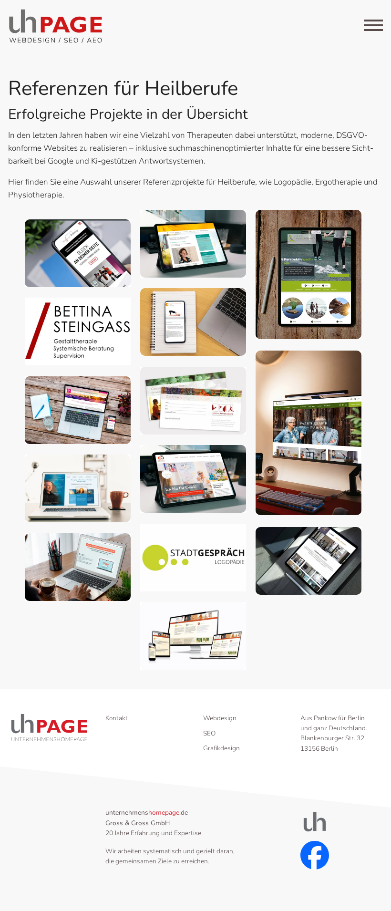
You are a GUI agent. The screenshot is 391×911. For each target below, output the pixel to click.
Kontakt (116, 718)
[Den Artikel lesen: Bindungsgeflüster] (308, 433)
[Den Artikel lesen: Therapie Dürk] (193, 479)
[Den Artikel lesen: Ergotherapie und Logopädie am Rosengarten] (193, 636)
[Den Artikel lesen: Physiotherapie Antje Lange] (193, 322)
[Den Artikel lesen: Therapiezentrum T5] (308, 561)
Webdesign (220, 718)
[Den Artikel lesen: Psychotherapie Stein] (193, 244)
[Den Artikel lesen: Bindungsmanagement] (308, 275)
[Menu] (373, 27)
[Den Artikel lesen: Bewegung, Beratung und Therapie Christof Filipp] (78, 489)
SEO (209, 733)
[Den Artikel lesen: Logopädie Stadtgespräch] (193, 558)
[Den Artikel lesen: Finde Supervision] (78, 567)
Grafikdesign (221, 748)
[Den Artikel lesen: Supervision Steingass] (78, 332)
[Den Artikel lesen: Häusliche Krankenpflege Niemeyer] (78, 410)
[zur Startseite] (55, 26)
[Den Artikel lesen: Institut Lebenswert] (193, 401)
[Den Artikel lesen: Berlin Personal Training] (78, 253)
